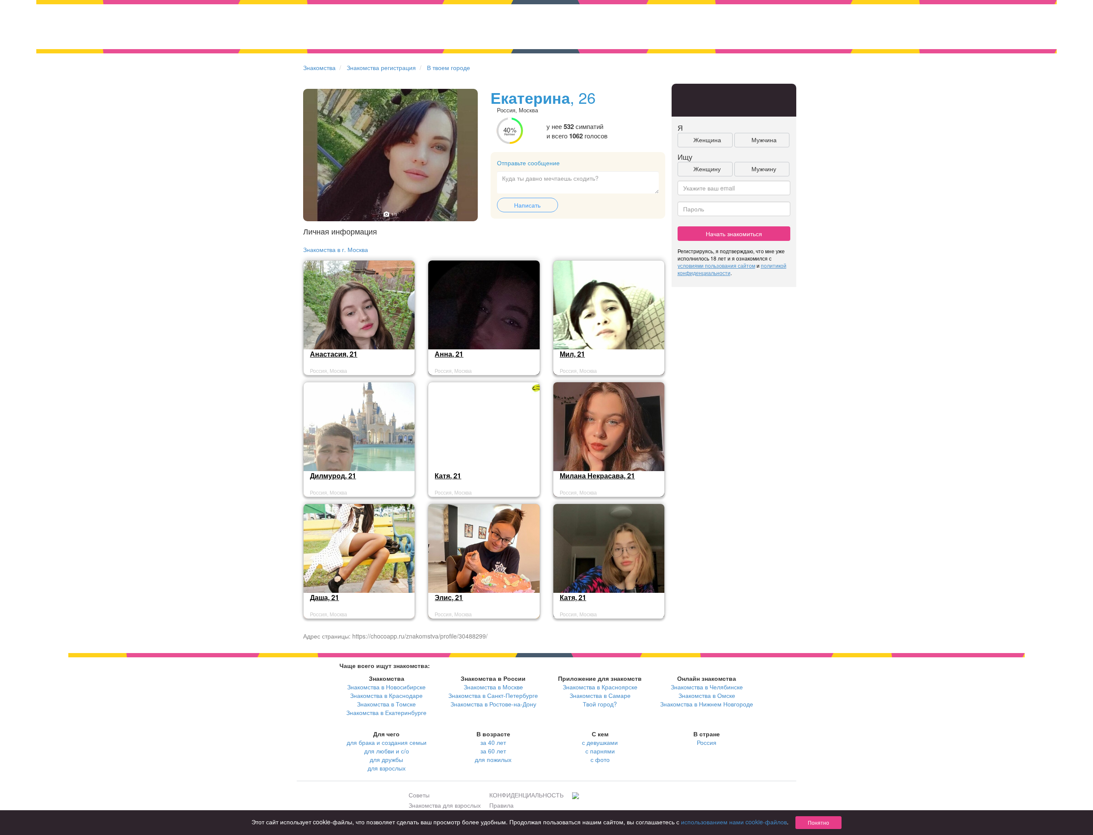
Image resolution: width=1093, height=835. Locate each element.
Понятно (818, 822)
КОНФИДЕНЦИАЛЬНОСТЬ (526, 795)
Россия (706, 742)
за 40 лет (493, 742)
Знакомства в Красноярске (600, 687)
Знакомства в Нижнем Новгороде (706, 704)
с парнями (600, 751)
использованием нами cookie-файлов (734, 821)
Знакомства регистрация (381, 67)
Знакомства (319, 67)
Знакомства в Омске (706, 695)
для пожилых (493, 759)
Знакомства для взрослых (445, 805)
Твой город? (600, 704)
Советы (419, 795)
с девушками (600, 742)
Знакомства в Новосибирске (386, 687)
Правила (501, 805)
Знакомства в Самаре (600, 695)
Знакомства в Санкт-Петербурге (493, 695)
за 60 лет (493, 751)
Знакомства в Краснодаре (386, 695)
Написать (527, 205)
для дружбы (386, 759)
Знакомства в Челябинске (707, 687)
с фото (600, 759)
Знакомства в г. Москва (335, 249)
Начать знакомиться (734, 233)
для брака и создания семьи (387, 742)
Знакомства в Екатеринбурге (386, 712)
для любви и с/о (386, 751)
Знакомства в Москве (493, 687)
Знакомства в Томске (386, 704)
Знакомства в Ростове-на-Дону (493, 704)
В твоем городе (448, 67)
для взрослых (387, 768)
